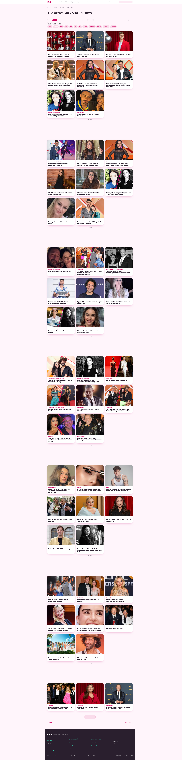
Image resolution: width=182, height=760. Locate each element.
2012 (121, 20)
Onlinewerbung (84, 755)
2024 (60, 20)
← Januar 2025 (51, 722)
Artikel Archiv (53, 755)
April (66, 26)
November (106, 26)
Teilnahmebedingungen (98, 755)
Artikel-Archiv (56, 7)
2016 (101, 20)
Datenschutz (60, 755)
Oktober (99, 26)
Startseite (49, 7)
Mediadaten (76, 755)
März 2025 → (129, 722)
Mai (71, 26)
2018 (90, 20)
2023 (65, 20)
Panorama (94, 745)
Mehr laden (90, 717)
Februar (56, 26)
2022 (70, 20)
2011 (126, 20)
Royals (93, 2)
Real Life (50, 744)
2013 (116, 20)
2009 (55, 23)
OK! (49, 2)
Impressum (66, 755)
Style (99, 2)
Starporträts (86, 2)
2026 (49, 20)
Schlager (78, 2)
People (60, 2)
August (85, 26)
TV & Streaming (69, 2)
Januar (49, 26)
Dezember (113, 26)
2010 (49, 23)
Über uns (90, 755)
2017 (95, 20)
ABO (48, 755)
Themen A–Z (115, 741)
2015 (106, 20)
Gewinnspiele (108, 2)
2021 (75, 20)
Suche (114, 743)
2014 (111, 20)
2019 (85, 20)
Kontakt (71, 755)
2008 (60, 23)
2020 (80, 20)
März (61, 26)
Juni (75, 26)
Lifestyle (94, 742)
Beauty (71, 749)
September (92, 26)
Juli (80, 26)
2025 (55, 20)
